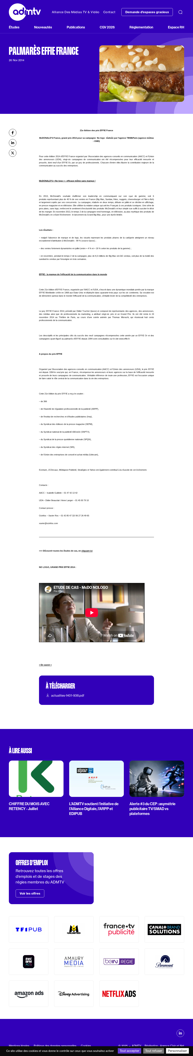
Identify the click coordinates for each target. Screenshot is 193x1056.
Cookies (86, 1045)
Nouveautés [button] (43, 27)
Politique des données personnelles (55, 1045)
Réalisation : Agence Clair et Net (164, 1045)
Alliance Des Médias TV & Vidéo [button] (76, 12)
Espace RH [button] (176, 27)
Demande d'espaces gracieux (147, 12)
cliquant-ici (87, 551)
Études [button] (14, 27)
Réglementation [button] (141, 27)
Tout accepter (129, 1051)
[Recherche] (180, 12)
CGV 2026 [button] (107, 27)
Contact (109, 12)
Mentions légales (19, 1045)
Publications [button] (76, 27)
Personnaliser (177, 1051)
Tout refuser (153, 1051)
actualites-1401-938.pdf (67, 695)
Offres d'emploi (32, 862)
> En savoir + (45, 665)
